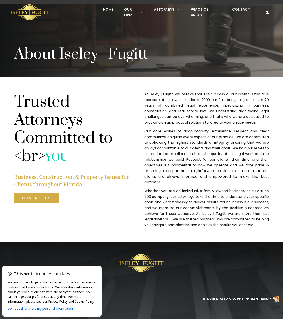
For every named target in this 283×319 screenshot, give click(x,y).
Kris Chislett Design (254, 299)
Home (108, 9)
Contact (241, 9)
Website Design (217, 299)
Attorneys (164, 9)
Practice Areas (199, 12)
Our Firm (128, 12)
